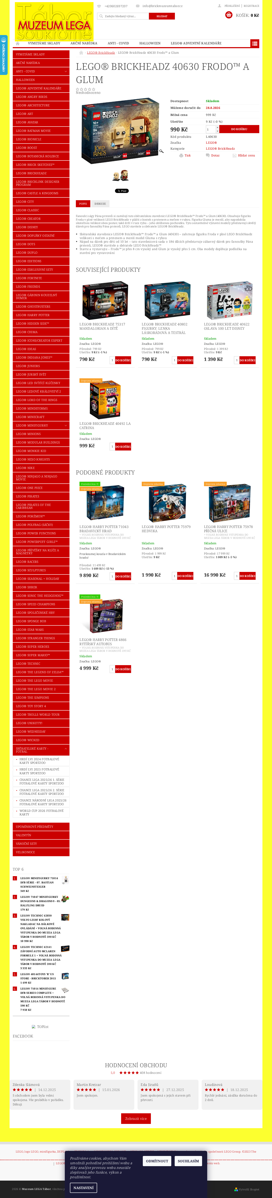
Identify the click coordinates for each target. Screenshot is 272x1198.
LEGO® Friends (28, 286)
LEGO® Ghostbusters (33, 306)
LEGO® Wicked (28, 740)
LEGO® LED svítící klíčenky (38, 383)
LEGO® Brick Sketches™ (35, 165)
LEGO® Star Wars (30, 630)
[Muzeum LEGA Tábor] (54, 21)
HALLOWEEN (150, 43)
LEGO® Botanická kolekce (37, 156)
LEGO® (211, 143)
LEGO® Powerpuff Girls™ (37, 542)
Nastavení (84, 1187)
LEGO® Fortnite (29, 278)
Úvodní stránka (18, 43)
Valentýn (23, 835)
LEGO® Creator (28, 219)
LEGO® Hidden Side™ (32, 323)
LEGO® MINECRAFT (30, 417)
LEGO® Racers (27, 562)
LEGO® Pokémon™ (30, 516)
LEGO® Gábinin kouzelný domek (36, 296)
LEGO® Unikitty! (29, 723)
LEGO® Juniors (28, 366)
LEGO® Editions (28, 261)
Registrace (251, 6)
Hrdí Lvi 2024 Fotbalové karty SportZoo (39, 761)
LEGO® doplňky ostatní (35, 236)
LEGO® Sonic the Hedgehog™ (40, 596)
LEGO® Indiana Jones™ (34, 357)
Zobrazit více (136, 1118)
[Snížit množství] (217, 131)
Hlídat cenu (246, 155)
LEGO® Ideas (26, 349)
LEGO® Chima (27, 332)
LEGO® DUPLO (27, 253)
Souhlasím (188, 1161)
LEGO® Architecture (33, 105)
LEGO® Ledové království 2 (38, 391)
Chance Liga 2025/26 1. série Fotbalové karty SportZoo (42, 782)
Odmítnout (157, 1161)
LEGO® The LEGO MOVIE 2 (36, 689)
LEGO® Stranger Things (35, 638)
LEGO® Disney (27, 227)
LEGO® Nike (25, 468)
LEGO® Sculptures (31, 570)
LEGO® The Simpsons (32, 697)
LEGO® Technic (28, 664)
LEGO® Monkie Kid (31, 451)
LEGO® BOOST (26, 148)
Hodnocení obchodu (136, 1065)
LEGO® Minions (28, 434)
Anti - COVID (118, 43)
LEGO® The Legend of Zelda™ (40, 672)
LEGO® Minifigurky (32, 425)
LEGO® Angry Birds (31, 97)
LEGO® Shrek (26, 587)
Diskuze (100, 204)
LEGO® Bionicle (28, 139)
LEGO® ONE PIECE (29, 488)
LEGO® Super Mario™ (33, 655)
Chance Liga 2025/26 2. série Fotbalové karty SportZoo (42, 792)
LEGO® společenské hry (35, 613)
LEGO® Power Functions (36, 533)
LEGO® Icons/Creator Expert (39, 340)
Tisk (188, 155)
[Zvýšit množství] (217, 127)
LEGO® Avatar (27, 122)
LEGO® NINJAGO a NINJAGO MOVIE (36, 477)
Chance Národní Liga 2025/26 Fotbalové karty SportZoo (43, 802)
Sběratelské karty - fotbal (32, 749)
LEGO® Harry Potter (33, 315)
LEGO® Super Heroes (32, 647)
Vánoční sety (26, 844)
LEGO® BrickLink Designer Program (38, 183)
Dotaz (215, 155)
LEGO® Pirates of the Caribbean (33, 506)
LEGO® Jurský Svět (31, 374)
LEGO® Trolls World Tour (38, 714)
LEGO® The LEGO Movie (34, 681)
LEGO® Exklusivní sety (34, 269)
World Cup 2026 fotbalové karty (42, 812)
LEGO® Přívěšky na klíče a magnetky (37, 551)
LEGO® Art (24, 114)
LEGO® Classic (27, 210)
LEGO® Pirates (27, 496)
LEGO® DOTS (25, 244)
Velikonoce (25, 852)
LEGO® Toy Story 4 (31, 706)
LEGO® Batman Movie (33, 131)
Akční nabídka (84, 43)
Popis (83, 204)
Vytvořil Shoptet (249, 1189)
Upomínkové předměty (34, 827)
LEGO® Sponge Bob (31, 621)
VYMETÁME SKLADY (44, 43)
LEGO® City (25, 202)
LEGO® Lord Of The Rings (36, 400)
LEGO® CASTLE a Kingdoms (37, 193)
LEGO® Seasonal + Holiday (37, 579)
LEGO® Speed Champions (35, 604)
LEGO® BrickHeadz (31, 173)
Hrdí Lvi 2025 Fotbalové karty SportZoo (39, 771)
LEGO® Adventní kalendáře (196, 43)
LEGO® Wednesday (31, 731)
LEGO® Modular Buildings (38, 442)
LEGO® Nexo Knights (33, 459)
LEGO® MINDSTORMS (32, 408)
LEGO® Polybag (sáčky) (34, 525)
